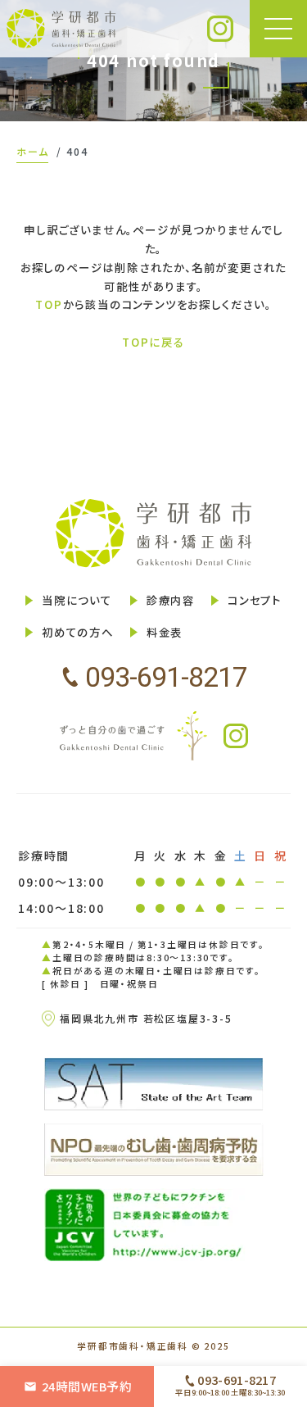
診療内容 (171, 600)
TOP (48, 304)
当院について (77, 600)
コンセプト (255, 600)
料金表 (165, 632)
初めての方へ (78, 632)
